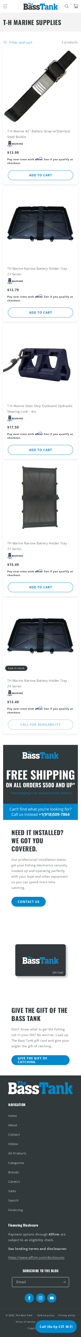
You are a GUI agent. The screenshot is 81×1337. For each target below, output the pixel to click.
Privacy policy (66, 1315)
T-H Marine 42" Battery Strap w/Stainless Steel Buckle (38, 134)
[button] (5, 6)
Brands (13, 1172)
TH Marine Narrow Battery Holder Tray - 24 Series (38, 683)
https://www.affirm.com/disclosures (36, 1257)
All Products (17, 1153)
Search (13, 1200)
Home (12, 1116)
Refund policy (45, 1315)
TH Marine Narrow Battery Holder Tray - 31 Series (38, 546)
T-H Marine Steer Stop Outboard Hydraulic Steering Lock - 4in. (40, 409)
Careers (14, 1182)
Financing (15, 1210)
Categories (16, 1163)
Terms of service (26, 1321)
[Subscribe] (64, 1282)
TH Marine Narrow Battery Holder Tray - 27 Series (38, 271)
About (12, 1125)
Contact (14, 1135)
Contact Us (28, 902)
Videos (13, 1144)
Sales (12, 1191)
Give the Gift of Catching (32, 1060)
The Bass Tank (24, 1315)
